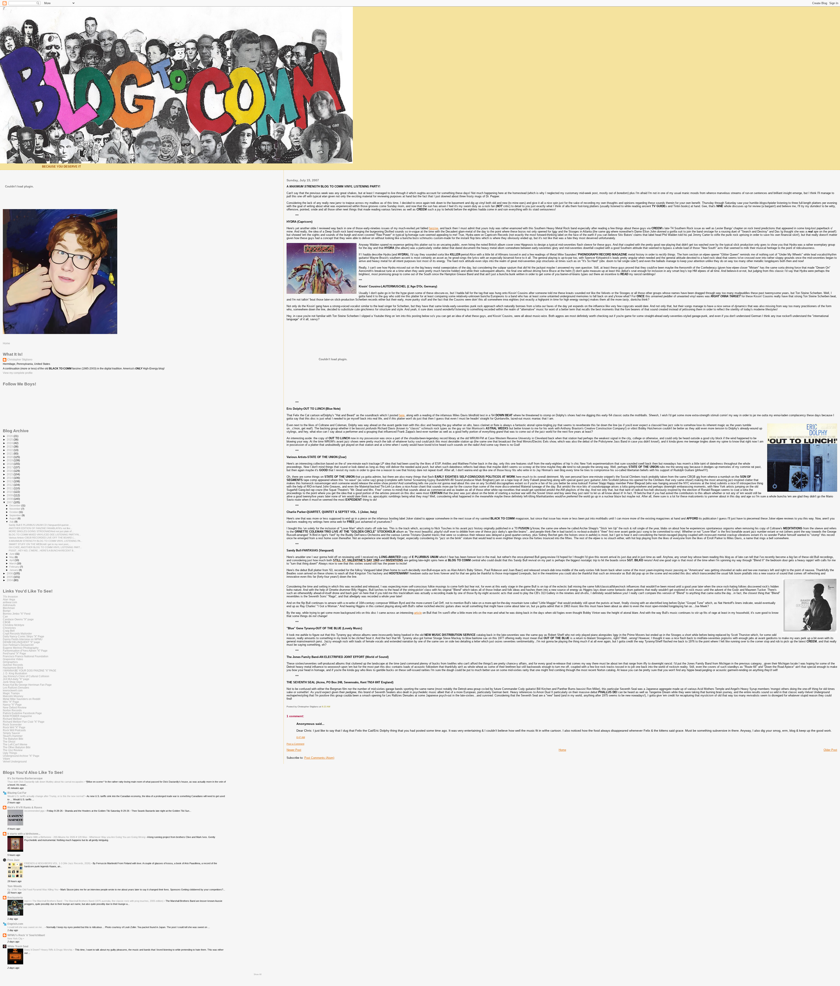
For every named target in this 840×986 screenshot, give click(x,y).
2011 (10, 488)
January (14, 570)
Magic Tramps (11, 693)
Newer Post (294, 750)
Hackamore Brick (13, 667)
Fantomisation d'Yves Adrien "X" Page (25, 650)
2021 (10, 453)
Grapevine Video (13, 659)
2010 (10, 491)
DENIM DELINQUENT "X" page (21, 642)
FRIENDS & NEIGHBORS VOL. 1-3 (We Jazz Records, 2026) (57, 863)
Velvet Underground (15, 761)
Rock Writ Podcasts (14, 730)
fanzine (433, 228)
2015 (10, 474)
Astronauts (9, 605)
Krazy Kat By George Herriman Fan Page (27, 684)
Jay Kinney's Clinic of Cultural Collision (26, 676)
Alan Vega (9, 599)
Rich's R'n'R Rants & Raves (24, 807)
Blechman (9, 608)
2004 (10, 580)
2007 (10, 502)
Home (562, 750)
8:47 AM (300, 737)
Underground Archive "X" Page (21, 755)
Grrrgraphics (10, 662)
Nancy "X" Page (12, 704)
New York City (15, 938)
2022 (10, 450)
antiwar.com (10, 602)
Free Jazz (13, 859)
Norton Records (12, 710)
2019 (10, 460)
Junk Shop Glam (13, 681)
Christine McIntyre (13, 625)
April (12, 560)
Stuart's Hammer (13, 735)
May (12, 557)
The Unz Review (13, 750)
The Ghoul (9, 741)
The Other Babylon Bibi (16, 747)
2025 (10, 439)
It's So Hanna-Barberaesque (25, 778)
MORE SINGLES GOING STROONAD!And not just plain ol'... (41, 531)
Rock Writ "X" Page (14, 727)
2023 (10, 446)
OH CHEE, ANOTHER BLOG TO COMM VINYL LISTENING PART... (45, 547)
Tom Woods (14, 886)
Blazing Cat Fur (16, 792)
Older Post (830, 750)
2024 (10, 443)
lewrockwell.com (13, 690)
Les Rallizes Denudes (16, 687)
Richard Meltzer (12, 718)
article (418, 612)
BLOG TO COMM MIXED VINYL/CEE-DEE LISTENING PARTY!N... (45, 534)
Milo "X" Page (11, 701)
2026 (10, 436)
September (15, 515)
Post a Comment (295, 744)
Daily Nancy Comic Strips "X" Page (23, 636)
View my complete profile (18, 372)
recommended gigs (34, 810)
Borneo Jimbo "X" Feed (16, 613)
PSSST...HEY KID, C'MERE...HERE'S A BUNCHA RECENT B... (42, 550)
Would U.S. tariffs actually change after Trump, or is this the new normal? (46, 796)
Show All (257, 974)
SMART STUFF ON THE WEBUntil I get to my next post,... (40, 544)
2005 (10, 576)
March (13, 563)
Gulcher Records (13, 664)
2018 (10, 463)
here (401, 415)
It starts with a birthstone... (23, 833)
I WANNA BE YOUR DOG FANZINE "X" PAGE (29, 670)
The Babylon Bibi (13, 738)
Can (5, 616)
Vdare (6, 758)
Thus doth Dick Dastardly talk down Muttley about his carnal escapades (45, 781)
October (14, 512)
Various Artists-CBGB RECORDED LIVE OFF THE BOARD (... (42, 537)
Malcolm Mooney (13, 696)
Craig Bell (9, 630)
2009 (10, 495)
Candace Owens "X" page (18, 619)
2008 (10, 498)
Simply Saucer (11, 733)
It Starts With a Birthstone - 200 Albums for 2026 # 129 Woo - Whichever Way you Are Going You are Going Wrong (85, 837)
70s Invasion (10, 596)
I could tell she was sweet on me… (26, 927)
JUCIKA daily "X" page (16, 679)
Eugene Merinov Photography (20, 647)
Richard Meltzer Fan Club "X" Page (23, 721)
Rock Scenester (12, 724)
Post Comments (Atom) (319, 757)
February (14, 566)
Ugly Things (10, 753)
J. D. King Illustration (15, 673)
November (15, 508)
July (11, 521)
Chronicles (9, 627)
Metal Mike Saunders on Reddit (21, 699)
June (12, 553)
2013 (10, 481)
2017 (10, 467)
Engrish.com (15, 923)
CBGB (6, 622)
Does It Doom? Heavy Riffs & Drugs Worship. (49, 949)
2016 (10, 470)
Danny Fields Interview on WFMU (22, 639)
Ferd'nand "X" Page (14, 653)
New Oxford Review (14, 707)
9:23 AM (326, 706)
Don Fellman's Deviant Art (18, 644)
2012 (10, 484)
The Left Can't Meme (15, 744)
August (13, 518)
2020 (10, 457)
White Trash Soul (17, 946)
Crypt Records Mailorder (17, 633)
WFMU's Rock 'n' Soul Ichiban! (26, 935)
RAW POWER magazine (17, 716)
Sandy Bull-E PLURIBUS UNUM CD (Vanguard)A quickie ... (40, 525)
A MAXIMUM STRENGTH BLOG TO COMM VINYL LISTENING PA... (45, 541)
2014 (10, 477)
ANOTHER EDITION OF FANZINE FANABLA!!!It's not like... (40, 528)
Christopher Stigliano (19, 359)
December (15, 505)
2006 (10, 573)
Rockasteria (15, 897)
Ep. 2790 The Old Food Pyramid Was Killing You (33, 889)
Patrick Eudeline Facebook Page (22, 713)
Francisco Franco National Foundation (25, 656)
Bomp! (6, 610)
